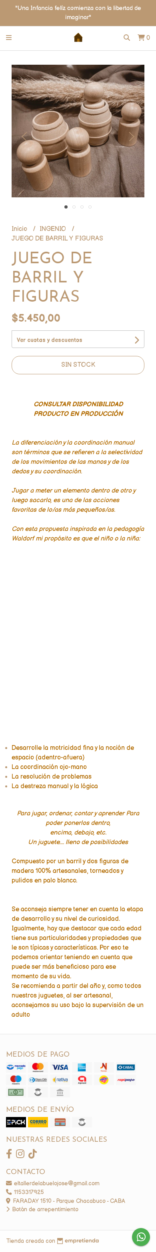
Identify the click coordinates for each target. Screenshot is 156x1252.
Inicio (20, 229)
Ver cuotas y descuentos (49, 340)
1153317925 (28, 1192)
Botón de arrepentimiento (44, 1209)
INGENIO (54, 229)
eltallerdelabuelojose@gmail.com (56, 1183)
